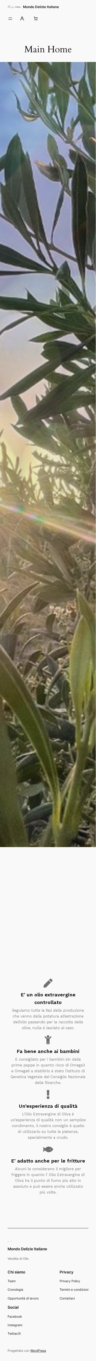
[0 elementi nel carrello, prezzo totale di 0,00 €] (35, 18)
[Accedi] (22, 18)
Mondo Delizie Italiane (41, 7)
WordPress (38, 1350)
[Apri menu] (10, 18)
